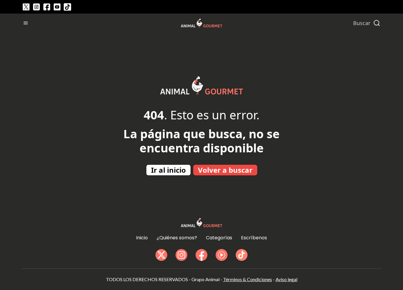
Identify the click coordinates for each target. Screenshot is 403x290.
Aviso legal (286, 279)
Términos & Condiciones (247, 279)
